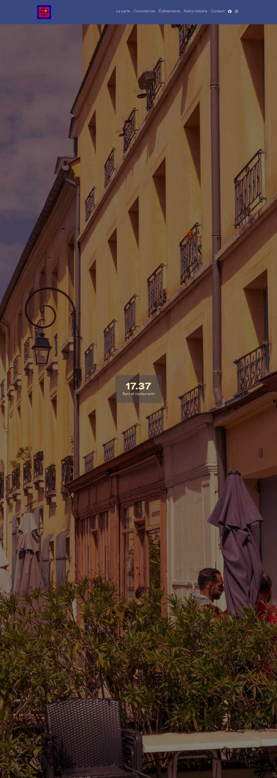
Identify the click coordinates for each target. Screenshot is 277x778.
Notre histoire (195, 11)
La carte (123, 11)
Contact (218, 11)
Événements (169, 11)
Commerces (144, 11)
